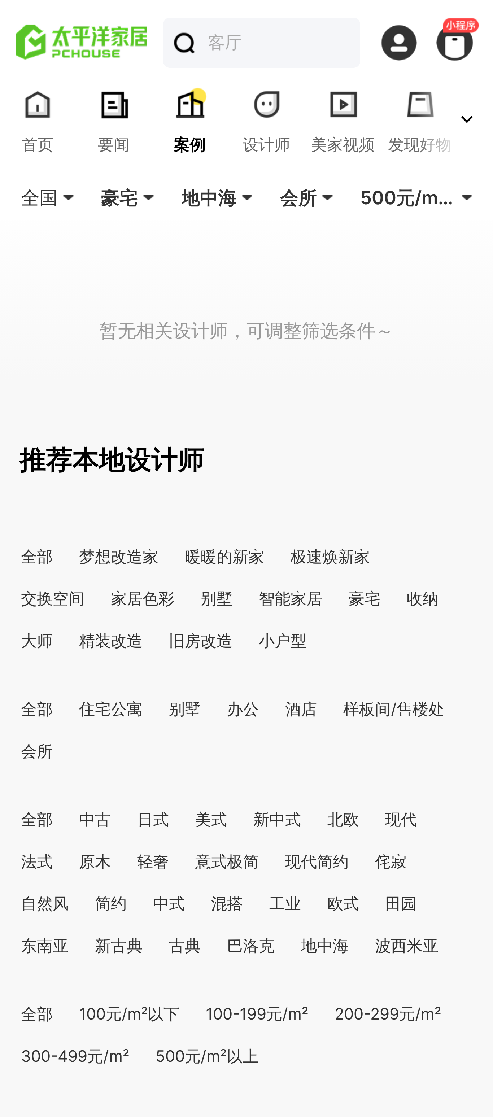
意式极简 (227, 861)
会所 (37, 751)
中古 (95, 819)
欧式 (343, 903)
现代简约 (317, 861)
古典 (185, 945)
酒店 (301, 709)
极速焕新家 (330, 556)
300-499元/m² (75, 1056)
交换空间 (52, 598)
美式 (211, 819)
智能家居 (290, 598)
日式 (153, 819)
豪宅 (364, 598)
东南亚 (45, 945)
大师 (37, 640)
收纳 (423, 598)
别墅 (216, 598)
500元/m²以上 (207, 1056)
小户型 (282, 640)
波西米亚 (407, 945)
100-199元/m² (257, 1014)
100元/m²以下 (129, 1014)
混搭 (227, 903)
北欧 (343, 819)
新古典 (119, 945)
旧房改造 (200, 640)
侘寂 (391, 861)
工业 (285, 903)
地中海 (325, 945)
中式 (169, 903)
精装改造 (111, 640)
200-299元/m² (388, 1014)
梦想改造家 (118, 556)
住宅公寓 (111, 709)
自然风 (45, 903)
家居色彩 (142, 598)
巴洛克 (251, 945)
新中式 (277, 819)
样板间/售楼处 (393, 709)
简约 (111, 903)
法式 (37, 861)
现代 (401, 819)
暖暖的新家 (224, 556)
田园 (401, 903)
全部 (37, 556)
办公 (243, 709)
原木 (95, 861)
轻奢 (153, 861)
